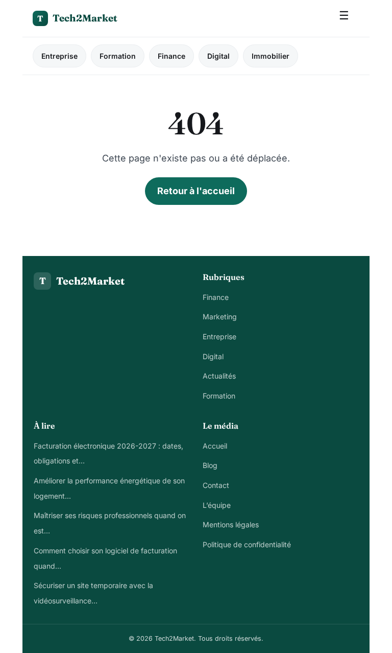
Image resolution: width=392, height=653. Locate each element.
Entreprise (59, 56)
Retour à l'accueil (196, 190)
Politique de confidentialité (247, 544)
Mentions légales (231, 524)
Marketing (220, 316)
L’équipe (217, 505)
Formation (118, 56)
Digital (218, 56)
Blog (210, 465)
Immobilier (270, 56)
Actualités (219, 375)
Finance (171, 56)
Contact (216, 485)
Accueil (215, 445)
